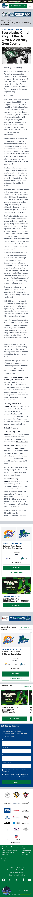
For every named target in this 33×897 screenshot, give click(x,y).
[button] (16, 890)
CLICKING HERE (22, 442)
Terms (28, 870)
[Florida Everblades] (4, 5)
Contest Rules (20, 867)
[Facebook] (3, 880)
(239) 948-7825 (5, 858)
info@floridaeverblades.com (10, 861)
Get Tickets (17, 6)
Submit (16, 782)
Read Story (17, 605)
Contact (11, 867)
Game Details (18, 573)
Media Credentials (8, 870)
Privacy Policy (20, 870)
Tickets (17, 568)
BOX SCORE (8, 95)
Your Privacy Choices (16, 872)
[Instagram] (9, 880)
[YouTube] (29, 880)
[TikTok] (23, 880)
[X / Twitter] (16, 880)
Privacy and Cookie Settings (16, 875)
